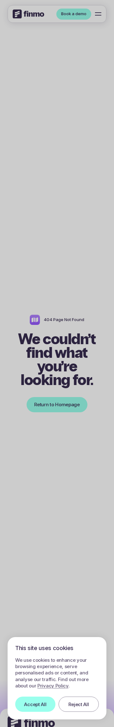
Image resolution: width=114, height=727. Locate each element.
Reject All (78, 704)
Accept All (35, 704)
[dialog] (57, 678)
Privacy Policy (52, 686)
